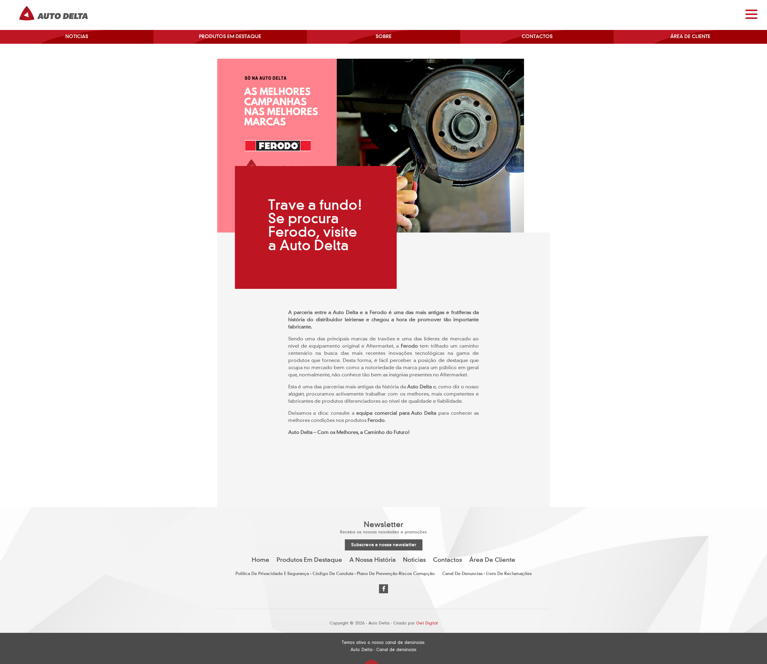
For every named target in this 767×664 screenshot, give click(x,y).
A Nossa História (372, 560)
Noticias (76, 36)
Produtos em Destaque (230, 36)
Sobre (384, 36)
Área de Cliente (690, 36)
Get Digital (427, 623)
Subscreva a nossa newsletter (383, 545)
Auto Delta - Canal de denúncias (383, 649)
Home (260, 560)
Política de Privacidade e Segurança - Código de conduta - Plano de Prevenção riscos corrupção (335, 574)
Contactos (537, 36)
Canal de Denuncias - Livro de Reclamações (487, 574)
